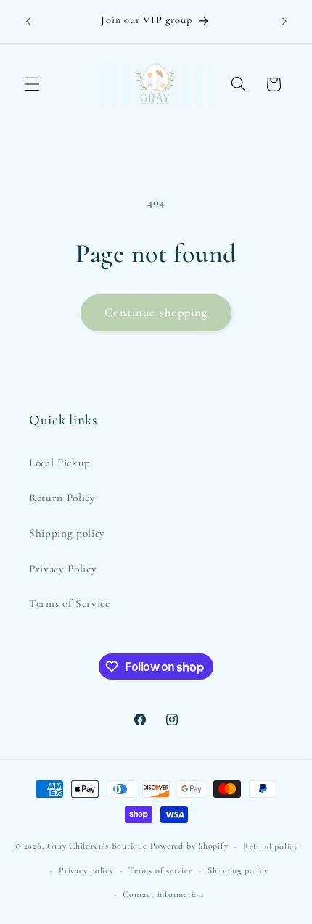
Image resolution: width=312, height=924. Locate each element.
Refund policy (270, 846)
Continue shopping (156, 312)
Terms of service (160, 870)
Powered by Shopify (189, 846)
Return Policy (62, 497)
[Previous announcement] (28, 21)
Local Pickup (60, 462)
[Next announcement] (284, 21)
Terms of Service (69, 603)
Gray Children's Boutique (98, 846)
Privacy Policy (63, 568)
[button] (32, 84)
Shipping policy (67, 533)
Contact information (163, 894)
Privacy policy (86, 870)
